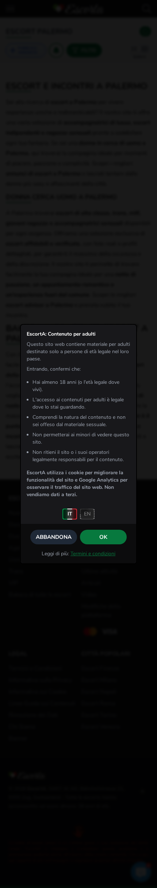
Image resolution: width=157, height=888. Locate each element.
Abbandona (54, 537)
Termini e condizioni (92, 553)
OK (103, 537)
